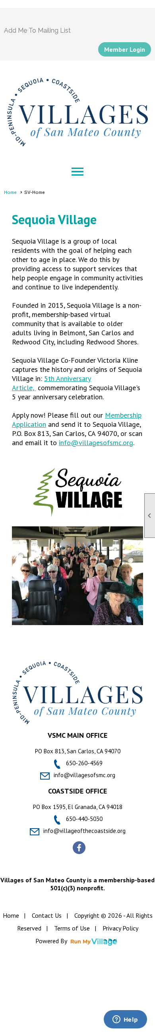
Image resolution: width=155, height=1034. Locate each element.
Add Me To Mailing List (37, 30)
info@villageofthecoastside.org (84, 831)
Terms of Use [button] (72, 928)
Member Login (124, 49)
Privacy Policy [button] (120, 928)
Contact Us (47, 915)
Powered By (51, 941)
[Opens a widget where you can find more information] (125, 1020)
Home (10, 192)
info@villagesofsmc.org (96, 442)
